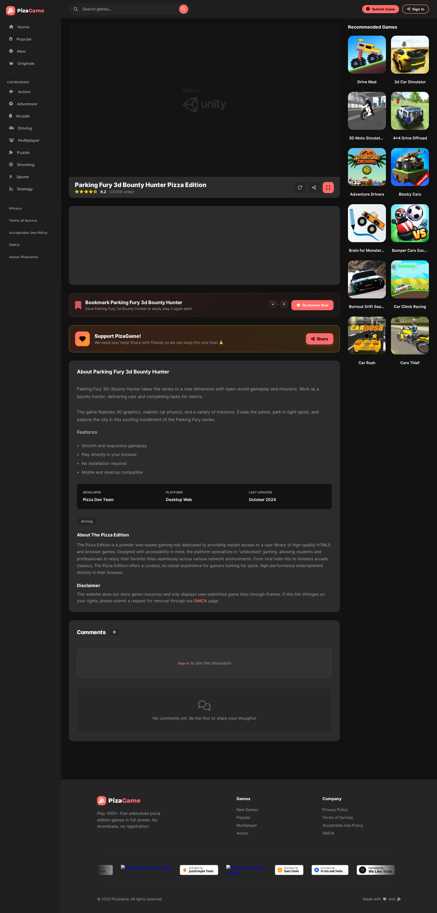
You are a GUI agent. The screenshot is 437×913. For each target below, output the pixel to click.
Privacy (15, 208)
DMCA (14, 245)
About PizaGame (23, 257)
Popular (243, 817)
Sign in (183, 663)
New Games (247, 809)
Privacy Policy (335, 809)
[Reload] (299, 187)
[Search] (183, 9)
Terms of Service (23, 220)
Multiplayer (246, 825)
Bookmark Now (315, 305)
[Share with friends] (314, 187)
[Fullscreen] (328, 187)
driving (87, 521)
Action (242, 833)
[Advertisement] (204, 245)
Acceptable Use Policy (28, 233)
